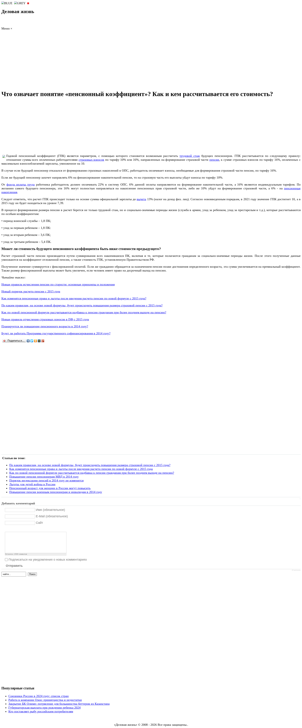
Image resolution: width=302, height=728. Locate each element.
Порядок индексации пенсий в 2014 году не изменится (46, 480)
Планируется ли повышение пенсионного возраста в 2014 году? (44, 326)
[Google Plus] (43, 341)
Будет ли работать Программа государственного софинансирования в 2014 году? (55, 333)
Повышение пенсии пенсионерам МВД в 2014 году (44, 476)
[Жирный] (7, 529)
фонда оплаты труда (20, 184)
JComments (296, 570)
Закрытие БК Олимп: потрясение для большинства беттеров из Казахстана (59, 703)
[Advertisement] (151, 61)
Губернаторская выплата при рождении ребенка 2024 (44, 707)
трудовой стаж (189, 156)
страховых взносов (91, 159)
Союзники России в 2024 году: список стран (38, 696)
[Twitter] (32, 341)
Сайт (39, 522)
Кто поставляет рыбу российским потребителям (40, 711)
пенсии (214, 159)
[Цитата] (11, 529)
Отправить (14, 565)
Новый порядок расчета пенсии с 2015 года (30, 291)
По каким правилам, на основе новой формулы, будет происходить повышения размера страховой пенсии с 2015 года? (82, 305)
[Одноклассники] (35, 341)
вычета (141, 199)
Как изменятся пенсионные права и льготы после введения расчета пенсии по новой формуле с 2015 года (81, 469)
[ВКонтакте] (28, 341)
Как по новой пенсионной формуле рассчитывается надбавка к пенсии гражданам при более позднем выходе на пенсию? (83, 312)
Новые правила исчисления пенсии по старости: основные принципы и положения (58, 284)
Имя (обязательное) (50, 510)
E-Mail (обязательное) (52, 516)
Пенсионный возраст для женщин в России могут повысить (50, 488)
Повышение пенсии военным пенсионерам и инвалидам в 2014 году (55, 492)
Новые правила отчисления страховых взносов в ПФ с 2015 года (45, 319)
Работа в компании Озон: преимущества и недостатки (45, 700)
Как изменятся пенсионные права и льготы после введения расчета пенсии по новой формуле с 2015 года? (73, 298)
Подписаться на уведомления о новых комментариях (48, 559)
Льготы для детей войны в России (32, 484)
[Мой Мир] (39, 341)
